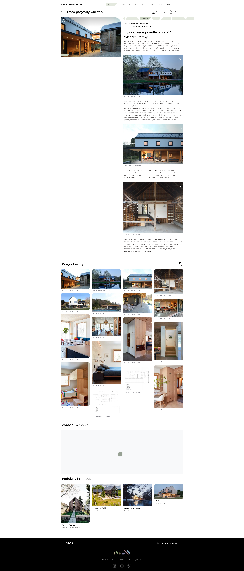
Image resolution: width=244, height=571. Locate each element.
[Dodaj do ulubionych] (63, 21)
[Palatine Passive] (75, 503)
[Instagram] (122, 566)
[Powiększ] (91, 37)
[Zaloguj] (182, 4)
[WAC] (168, 491)
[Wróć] (63, 12)
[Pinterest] (129, 566)
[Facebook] (115, 566)
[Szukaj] (178, 4)
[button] (122, 450)
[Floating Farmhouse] (137, 495)
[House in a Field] (106, 495)
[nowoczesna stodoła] (71, 4)
